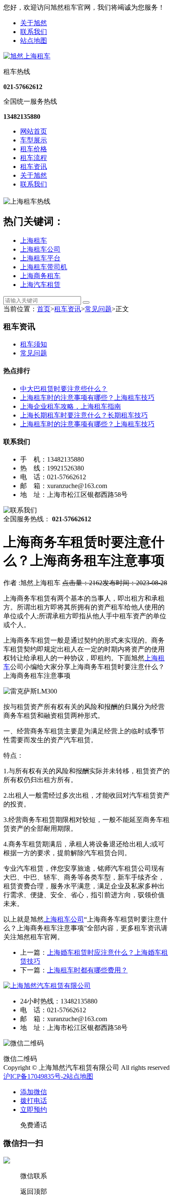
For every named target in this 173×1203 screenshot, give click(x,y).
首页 (43, 309)
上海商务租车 (40, 275)
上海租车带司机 (43, 267)
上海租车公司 (40, 249)
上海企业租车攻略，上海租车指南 (70, 406)
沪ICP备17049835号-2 (34, 1076)
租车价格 (33, 148)
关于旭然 (33, 22)
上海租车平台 (40, 258)
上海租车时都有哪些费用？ (87, 970)
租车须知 (33, 344)
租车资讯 (33, 166)
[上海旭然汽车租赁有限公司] (47, 985)
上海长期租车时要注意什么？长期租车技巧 (84, 415)
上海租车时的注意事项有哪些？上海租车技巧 (87, 397)
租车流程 (33, 157)
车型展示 (33, 140)
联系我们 (33, 31)
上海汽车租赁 (40, 284)
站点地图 (33, 40)
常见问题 (98, 309)
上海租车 (33, 240)
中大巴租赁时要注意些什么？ (63, 388)
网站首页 (33, 131)
